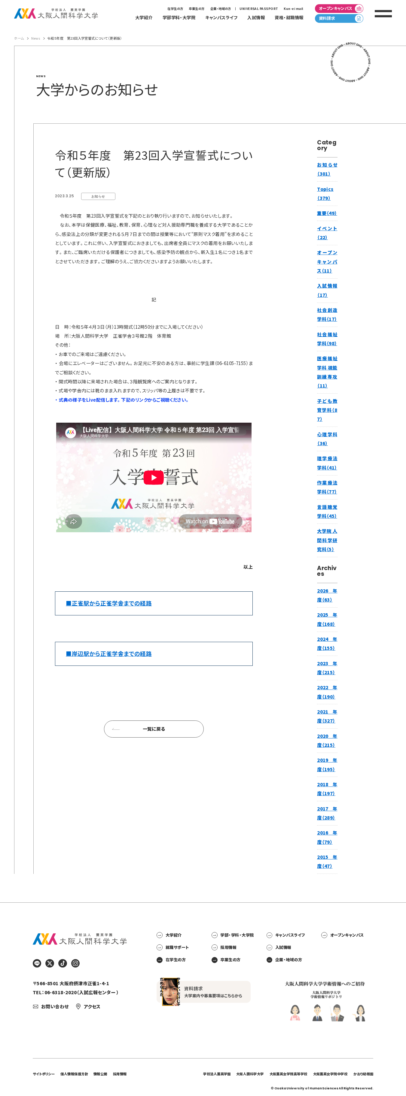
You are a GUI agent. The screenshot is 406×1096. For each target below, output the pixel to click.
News (35, 38)
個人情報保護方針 (74, 1073)
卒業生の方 (196, 8)
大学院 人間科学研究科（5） (327, 540)
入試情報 (283, 947)
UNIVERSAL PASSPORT (259, 8)
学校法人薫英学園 (217, 1073)
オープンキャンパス (336, 8)
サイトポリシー (44, 1073)
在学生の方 (175, 8)
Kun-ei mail (293, 8)
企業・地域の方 (220, 8)
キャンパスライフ (290, 935)
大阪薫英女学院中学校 (330, 1073)
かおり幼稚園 (363, 1073)
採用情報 (228, 947)
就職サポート (177, 947)
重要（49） (327, 213)
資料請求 (327, 18)
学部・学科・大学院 (237, 935)
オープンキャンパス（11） (327, 261)
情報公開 (100, 1073)
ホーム (19, 38)
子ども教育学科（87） (327, 410)
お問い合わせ (55, 1006)
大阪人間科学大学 (250, 1073)
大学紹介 (174, 935)
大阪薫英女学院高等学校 (288, 1073)
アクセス (92, 1006)
